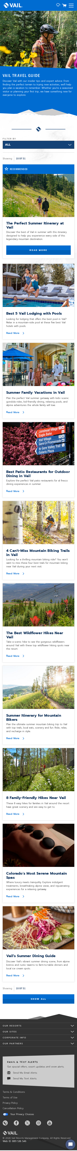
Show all (38, 999)
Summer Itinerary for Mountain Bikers (33, 717)
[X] (30, 1122)
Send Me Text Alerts (24, 1078)
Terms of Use (10, 1097)
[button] (58, 5)
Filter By (9, 139)
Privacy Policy (10, 1103)
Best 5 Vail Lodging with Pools (34, 313)
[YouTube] (52, 1122)
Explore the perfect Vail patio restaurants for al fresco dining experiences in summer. (37, 482)
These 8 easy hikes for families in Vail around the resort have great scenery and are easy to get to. (37, 805)
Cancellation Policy (13, 1108)
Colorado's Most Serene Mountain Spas (36, 875)
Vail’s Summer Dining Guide (31, 956)
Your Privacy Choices (21, 1114)
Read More (38, 250)
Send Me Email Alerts (24, 1072)
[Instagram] (41, 1122)
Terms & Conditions (14, 1092)
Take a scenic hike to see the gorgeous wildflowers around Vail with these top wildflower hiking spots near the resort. (37, 645)
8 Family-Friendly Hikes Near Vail (36, 797)
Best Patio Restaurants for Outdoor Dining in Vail (38, 474)
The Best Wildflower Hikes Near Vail (34, 635)
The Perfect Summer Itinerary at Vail (35, 225)
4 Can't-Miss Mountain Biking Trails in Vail (38, 552)
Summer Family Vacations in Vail (35, 392)
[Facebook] (19, 1122)
